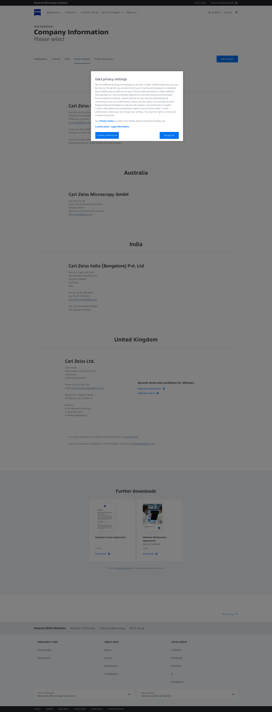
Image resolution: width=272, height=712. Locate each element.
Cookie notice (102, 126)
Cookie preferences (107, 135)
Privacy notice (106, 121)
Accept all (169, 135)
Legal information (120, 126)
